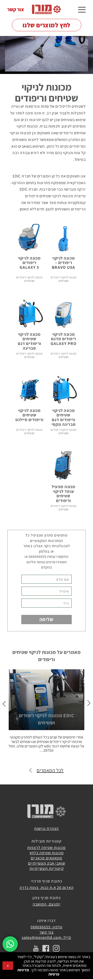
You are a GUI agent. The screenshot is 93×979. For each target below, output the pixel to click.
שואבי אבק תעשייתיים (46, 863)
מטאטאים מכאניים (46, 858)
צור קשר (15, 9)
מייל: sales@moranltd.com (46, 937)
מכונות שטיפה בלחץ (47, 852)
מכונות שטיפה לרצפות (46, 847)
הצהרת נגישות (46, 828)
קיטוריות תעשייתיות (47, 868)
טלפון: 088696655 (46, 927)
